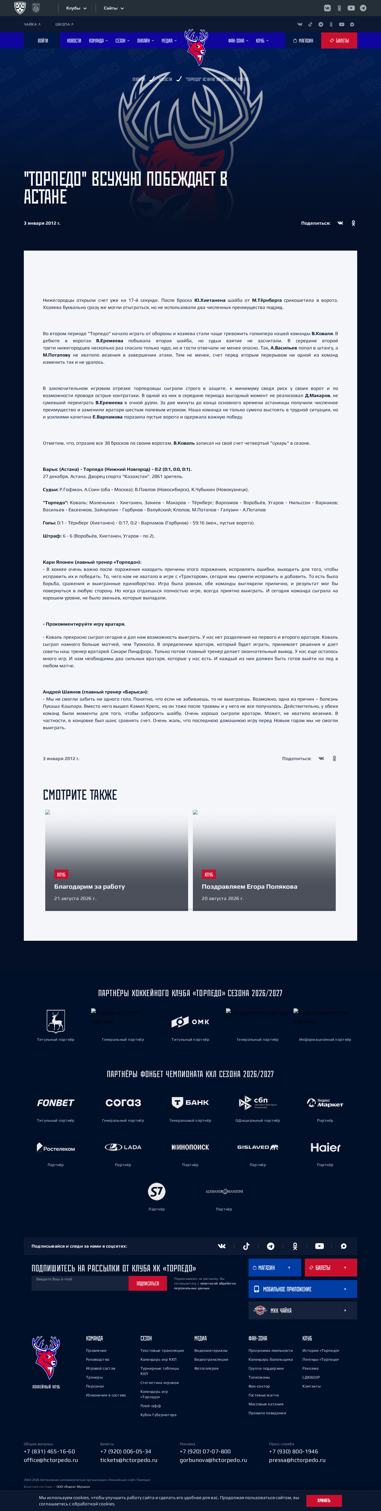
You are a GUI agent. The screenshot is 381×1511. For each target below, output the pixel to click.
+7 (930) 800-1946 (293, 1451)
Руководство (97, 1359)
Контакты (311, 1386)
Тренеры (94, 1377)
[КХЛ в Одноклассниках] (339, 8)
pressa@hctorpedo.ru (297, 1460)
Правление (96, 1350)
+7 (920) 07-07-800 (205, 1451)
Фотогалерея (206, 1368)
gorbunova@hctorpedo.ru (213, 1460)
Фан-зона (258, 1338)
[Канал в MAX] (352, 24)
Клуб (307, 1338)
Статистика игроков (159, 1382)
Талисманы (259, 1377)
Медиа (200, 1338)
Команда (94, 1338)
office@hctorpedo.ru (51, 1460)
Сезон (146, 1338)
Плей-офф (150, 1406)
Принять (324, 1500)
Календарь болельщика (271, 1359)
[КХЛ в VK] (327, 8)
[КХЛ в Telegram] (363, 8)
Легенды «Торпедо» (320, 1359)
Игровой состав (100, 1368)
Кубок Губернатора (158, 1414)
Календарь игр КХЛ (158, 1359)
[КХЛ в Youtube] (351, 8)
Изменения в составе (106, 1395)
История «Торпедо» (320, 1350)
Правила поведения (267, 1413)
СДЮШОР (311, 1377)
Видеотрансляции (211, 1359)
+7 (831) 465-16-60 (49, 1451)
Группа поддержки (266, 1368)
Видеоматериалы (210, 1350)
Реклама (310, 1368)
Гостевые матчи (264, 1395)
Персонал (95, 1386)
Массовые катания (266, 1404)
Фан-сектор (259, 1386)
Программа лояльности (271, 1350)
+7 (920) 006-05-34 (126, 1451)
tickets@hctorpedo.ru (129, 1460)
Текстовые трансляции (162, 1350)
